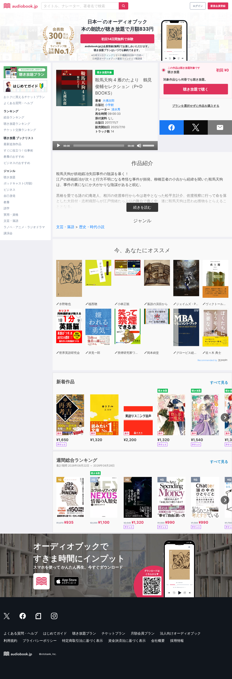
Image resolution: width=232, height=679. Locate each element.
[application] (105, 145)
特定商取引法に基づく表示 (82, 640)
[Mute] (139, 145)
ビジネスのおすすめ (17, 163)
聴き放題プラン (84, 633)
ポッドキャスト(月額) (18, 183)
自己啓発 (9, 196)
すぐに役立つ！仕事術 (18, 150)
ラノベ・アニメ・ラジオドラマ (24, 227)
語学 (7, 208)
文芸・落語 (11, 220)
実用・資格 (11, 214)
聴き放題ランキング (17, 123)
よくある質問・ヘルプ (18, 103)
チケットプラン (113, 633)
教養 (7, 202)
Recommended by (207, 360)
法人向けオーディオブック (180, 633)
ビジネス (9, 189)
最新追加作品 (12, 144)
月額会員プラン (143, 633)
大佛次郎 (108, 100)
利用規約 (10, 640)
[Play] (58, 145)
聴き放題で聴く (195, 89)
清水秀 (115, 109)
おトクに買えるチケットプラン (24, 97)
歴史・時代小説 (91, 227)
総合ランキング (14, 117)
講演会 (8, 233)
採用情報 (177, 640)
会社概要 (158, 640)
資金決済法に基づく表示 (127, 640)
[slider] (149, 145)
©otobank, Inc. (47, 654)
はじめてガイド (55, 633)
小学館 (109, 105)
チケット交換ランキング (20, 130)
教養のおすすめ (14, 156)
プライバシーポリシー (40, 640)
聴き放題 (9, 177)
